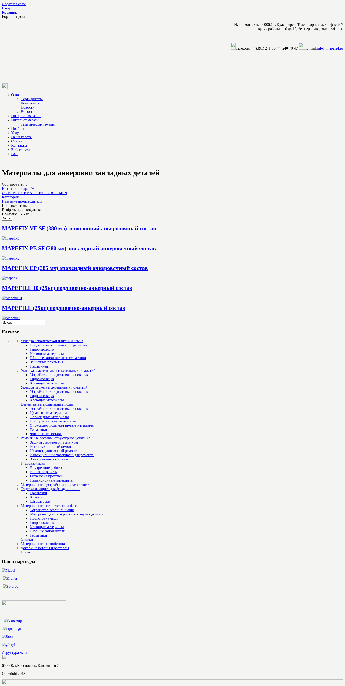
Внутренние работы (46, 468)
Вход (6, 8)
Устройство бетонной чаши (52, 510)
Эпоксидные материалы (49, 417)
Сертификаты (32, 99)
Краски (36, 497)
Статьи (17, 141)
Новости (27, 107)
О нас (15, 95)
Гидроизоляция (42, 349)
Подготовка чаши (44, 518)
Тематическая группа (38, 124)
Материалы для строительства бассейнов (53, 506)
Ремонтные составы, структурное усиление (55, 438)
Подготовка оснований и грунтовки (59, 345)
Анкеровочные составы (49, 459)
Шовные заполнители (47, 531)
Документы (30, 103)
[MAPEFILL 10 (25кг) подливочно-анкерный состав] (12, 298)
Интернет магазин (26, 116)
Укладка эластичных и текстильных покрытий (58, 370)
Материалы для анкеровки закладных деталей (67, 514)
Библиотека (20, 150)
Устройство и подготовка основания (59, 375)
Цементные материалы (48, 413)
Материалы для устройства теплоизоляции (55, 485)
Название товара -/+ (18, 189)
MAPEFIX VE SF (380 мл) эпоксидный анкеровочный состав (79, 228)
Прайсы (17, 128)
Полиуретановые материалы (53, 421)
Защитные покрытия (46, 362)
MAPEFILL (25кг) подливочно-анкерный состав (63, 308)
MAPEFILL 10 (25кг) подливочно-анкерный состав (67, 288)
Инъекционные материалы (51, 480)
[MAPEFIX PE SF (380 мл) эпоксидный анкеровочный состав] (10, 258)
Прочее (26, 552)
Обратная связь (14, 4)
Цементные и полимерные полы (47, 404)
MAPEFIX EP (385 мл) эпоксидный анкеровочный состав (75, 268)
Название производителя (22, 201)
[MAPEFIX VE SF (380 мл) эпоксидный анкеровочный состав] (10, 238)
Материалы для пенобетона (43, 544)
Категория (10, 197)
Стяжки (27, 539)
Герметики (38, 430)
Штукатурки (40, 501)
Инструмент (40, 366)
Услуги (17, 133)
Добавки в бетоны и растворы (45, 548)
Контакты (19, 145)
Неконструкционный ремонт (53, 451)
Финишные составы (46, 434)
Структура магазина (18, 653)
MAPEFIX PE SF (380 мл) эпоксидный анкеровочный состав (79, 248)
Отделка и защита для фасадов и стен (50, 489)
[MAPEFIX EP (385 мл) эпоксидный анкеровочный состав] (10, 278)
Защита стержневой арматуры (54, 442)
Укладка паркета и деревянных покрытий (54, 387)
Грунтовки (38, 493)
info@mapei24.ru (330, 48)
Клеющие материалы (47, 354)
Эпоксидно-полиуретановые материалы (62, 425)
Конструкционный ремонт (51, 446)
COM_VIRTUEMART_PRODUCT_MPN (34, 193)
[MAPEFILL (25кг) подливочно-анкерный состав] (11, 318)
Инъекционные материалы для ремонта (62, 455)
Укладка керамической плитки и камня (52, 341)
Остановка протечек (46, 476)
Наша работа (21, 137)
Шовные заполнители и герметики (58, 358)
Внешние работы (44, 472)
